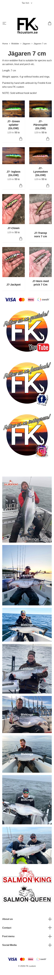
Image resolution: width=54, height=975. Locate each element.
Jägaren (26, 43)
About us (7, 919)
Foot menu (8, 936)
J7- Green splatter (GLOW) (13, 125)
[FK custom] (26, 24)
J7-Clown (14, 228)
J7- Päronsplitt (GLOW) (40, 125)
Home (5, 43)
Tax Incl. (26, 3)
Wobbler (15, 43)
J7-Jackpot (13, 284)
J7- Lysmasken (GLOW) (40, 172)
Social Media (9, 945)
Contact (6, 927)
